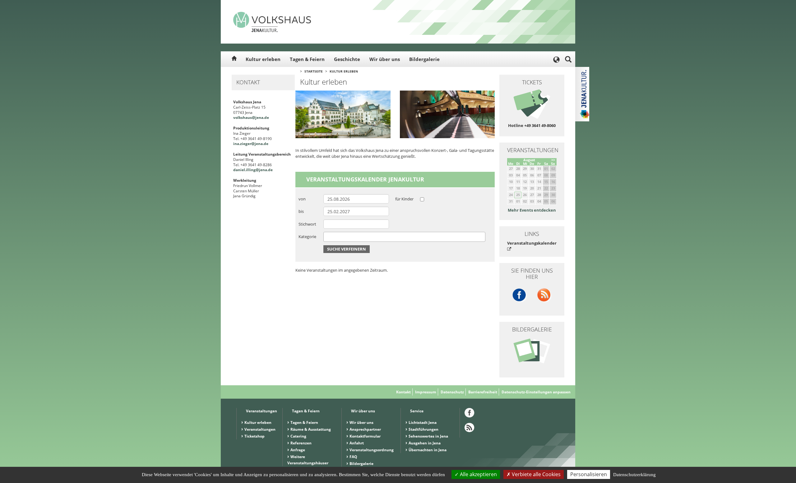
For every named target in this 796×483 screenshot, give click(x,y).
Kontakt (403, 392)
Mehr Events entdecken (532, 210)
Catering (298, 436)
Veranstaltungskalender (532, 243)
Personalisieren (588, 474)
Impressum (425, 392)
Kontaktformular (365, 436)
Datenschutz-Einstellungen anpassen (536, 392)
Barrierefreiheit (482, 392)
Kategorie (307, 236)
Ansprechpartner (365, 429)
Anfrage (297, 450)
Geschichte (347, 59)
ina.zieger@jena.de (250, 143)
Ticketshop (254, 436)
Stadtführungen (423, 429)
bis (301, 211)
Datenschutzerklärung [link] (634, 474)
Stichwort (307, 224)
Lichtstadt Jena (423, 422)
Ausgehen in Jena (425, 443)
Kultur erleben (263, 59)
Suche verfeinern (346, 249)
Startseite (313, 71)
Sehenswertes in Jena (428, 436)
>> (553, 159)
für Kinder (404, 199)
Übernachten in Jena (428, 450)
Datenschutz (452, 392)
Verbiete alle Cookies (536, 474)
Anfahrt (356, 443)
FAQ (353, 456)
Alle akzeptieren (478, 474)
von (302, 199)
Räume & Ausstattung (310, 429)
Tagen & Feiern (307, 59)
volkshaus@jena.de (251, 117)
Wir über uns (384, 59)
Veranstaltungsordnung (371, 450)
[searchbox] (326, 237)
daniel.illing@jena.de (253, 169)
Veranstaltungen (259, 429)
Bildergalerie (424, 59)
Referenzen (301, 443)
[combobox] (404, 237)
